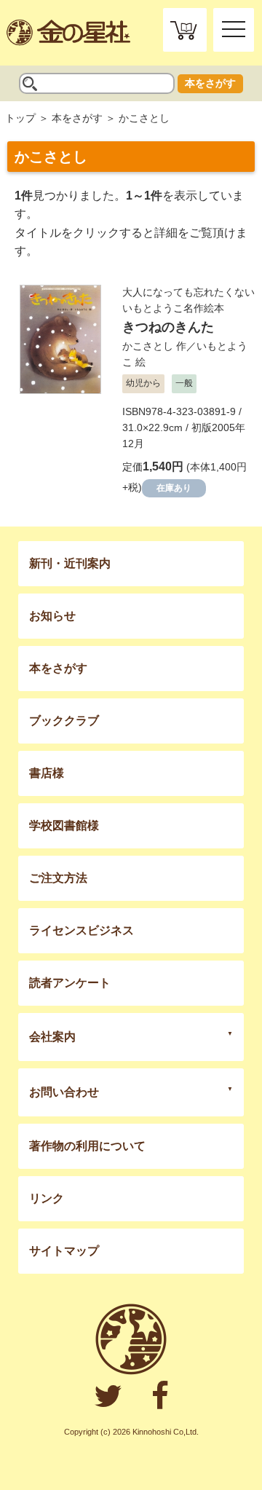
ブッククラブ (64, 720)
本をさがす (210, 83)
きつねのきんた (168, 327)
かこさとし (147, 346)
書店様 (46, 773)
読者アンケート (70, 983)
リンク (46, 1198)
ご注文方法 (58, 878)
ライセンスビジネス (81, 930)
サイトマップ (64, 1251)
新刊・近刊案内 (70, 563)
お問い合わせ (64, 1092)
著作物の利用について (87, 1146)
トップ (20, 118)
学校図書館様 (64, 825)
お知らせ (52, 616)
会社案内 (52, 1036)
